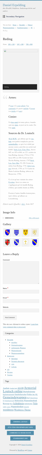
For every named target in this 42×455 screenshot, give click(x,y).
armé (16, 122)
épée (16, 125)
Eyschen (12, 182)
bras (12, 122)
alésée (23, 105)
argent (32, 108)
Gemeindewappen (15, 397)
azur (11, 105)
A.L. (23, 204)
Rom (11, 404)
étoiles (13, 111)
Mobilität (14, 359)
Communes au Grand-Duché (20, 433)
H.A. (10, 139)
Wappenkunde (16, 350)
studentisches (28, 404)
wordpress (8, 409)
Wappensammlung (17, 353)
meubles (14, 342)
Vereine (10, 375)
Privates (10, 372)
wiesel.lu (26, 407)
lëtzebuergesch (9, 401)
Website (5, 307)
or (28, 105)
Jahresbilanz (34, 398)
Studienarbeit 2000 (20, 438)
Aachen (6, 388)
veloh (4, 407)
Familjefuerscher (20, 394)
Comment (6, 260)
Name (5, 288)
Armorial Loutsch (20, 422)
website (14, 367)
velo (12, 364)
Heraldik (22, 25)
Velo (35, 403)
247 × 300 (20, 44)
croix (19, 105)
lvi (4, 400)
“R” (31, 28)
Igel (28, 397)
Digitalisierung (29, 391)
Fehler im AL (32, 394)
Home (14, 25)
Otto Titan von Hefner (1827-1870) (20, 427)
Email (5, 298)
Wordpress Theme (22, 409)
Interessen (10, 356)
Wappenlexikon (17, 406)
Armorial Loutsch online (19, 389)
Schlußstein (18, 403)
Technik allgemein (17, 361)
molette (25, 108)
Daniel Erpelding (14, 5)
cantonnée (12, 108)
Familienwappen (22, 28)
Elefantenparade (8, 394)
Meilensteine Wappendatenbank (26, 400)
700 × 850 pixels (34, 218)
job (8, 369)
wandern (8, 407)
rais (20, 111)
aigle (13, 128)
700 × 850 (29, 44)
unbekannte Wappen (18, 348)
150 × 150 (11, 44)
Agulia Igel (13, 388)
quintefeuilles (13, 144)
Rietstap (6, 403)
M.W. (15, 139)
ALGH (20, 388)
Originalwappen (17, 345)
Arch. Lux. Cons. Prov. (22, 149)
